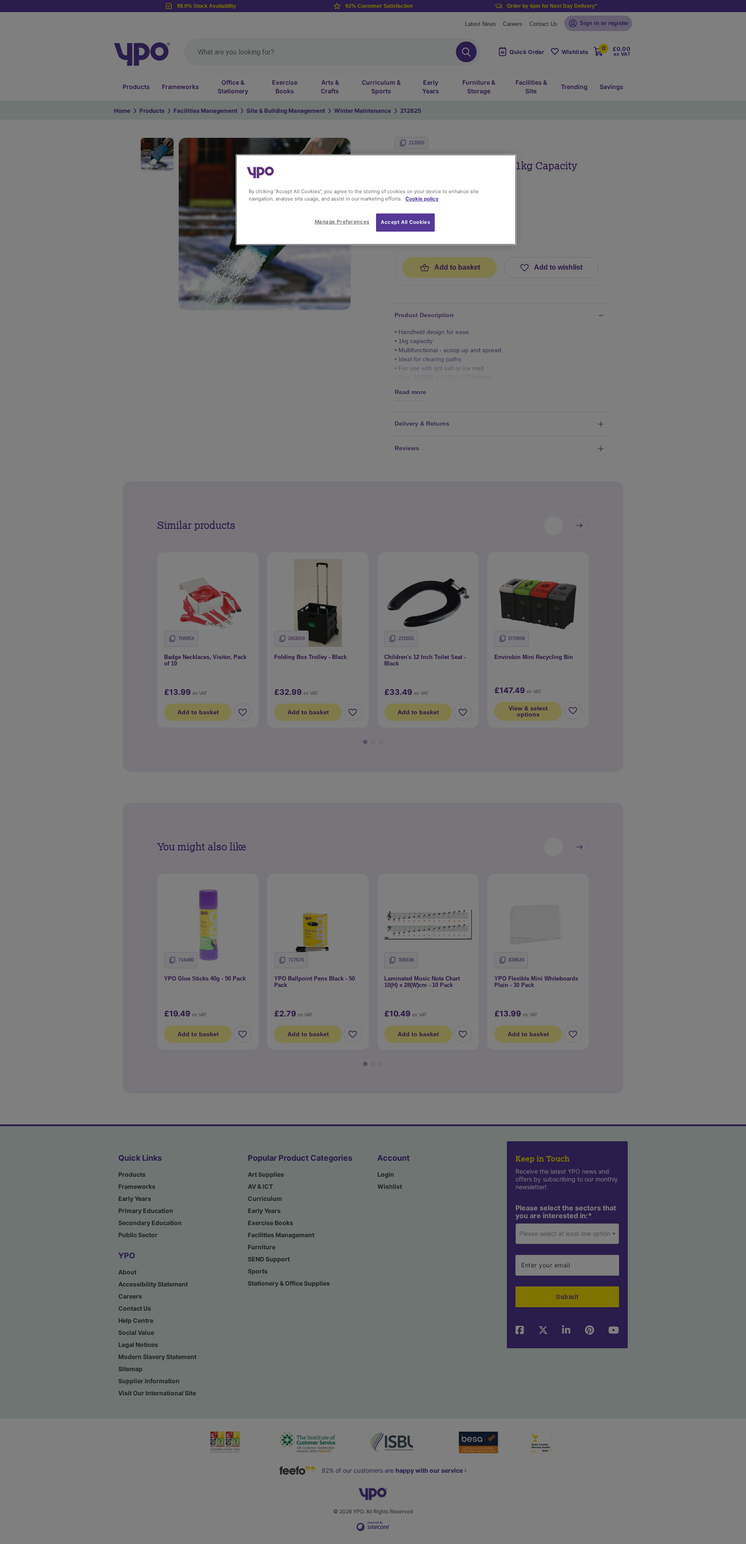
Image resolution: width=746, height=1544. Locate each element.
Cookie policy (422, 199)
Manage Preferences (342, 222)
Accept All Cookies (405, 222)
